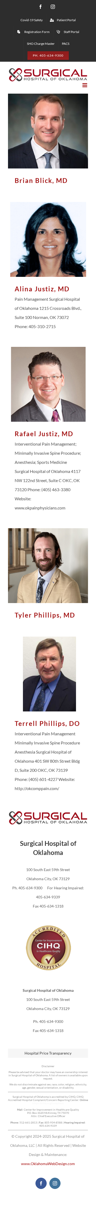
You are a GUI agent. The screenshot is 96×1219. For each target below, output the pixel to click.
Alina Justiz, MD (48, 239)
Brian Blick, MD (48, 131)
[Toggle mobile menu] (85, 85)
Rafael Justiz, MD (48, 384)
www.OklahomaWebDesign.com (48, 1163)
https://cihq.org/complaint (48, 1103)
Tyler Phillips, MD (48, 566)
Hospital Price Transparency (48, 1053)
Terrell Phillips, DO (48, 674)
